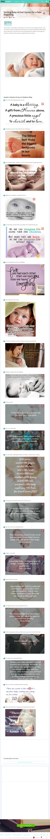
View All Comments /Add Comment (25, 762)
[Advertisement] (25, 43)
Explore (23, 1)
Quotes (6, 17)
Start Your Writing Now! (25, 825)
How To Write (26, 835)
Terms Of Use (8, 835)
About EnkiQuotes (17, 835)
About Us (17, 1)
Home (1, 835)
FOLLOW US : (37, 834)
